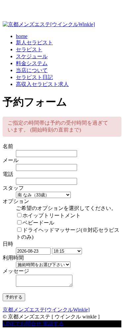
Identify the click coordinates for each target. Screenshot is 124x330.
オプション (16, 201)
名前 (8, 146)
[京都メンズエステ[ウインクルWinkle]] (49, 24)
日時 (8, 244)
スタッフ (13, 188)
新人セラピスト (34, 42)
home (21, 36)
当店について (32, 70)
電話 (8, 174)
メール (11, 160)
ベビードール (38, 223)
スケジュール (32, 56)
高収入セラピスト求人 (42, 84)
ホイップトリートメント (51, 215)
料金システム (32, 63)
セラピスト (29, 49)
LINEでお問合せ (22, 323)
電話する (53, 323)
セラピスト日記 (34, 77)
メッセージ (16, 271)
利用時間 (13, 258)
